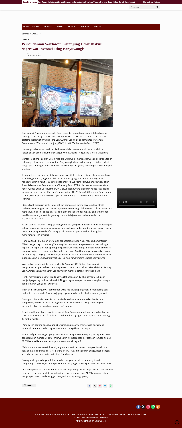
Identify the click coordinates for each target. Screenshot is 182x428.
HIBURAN (84, 27)
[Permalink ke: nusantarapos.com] (24, 54)
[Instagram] (148, 407)
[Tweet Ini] (95, 386)
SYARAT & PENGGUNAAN (86, 418)
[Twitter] (143, 407)
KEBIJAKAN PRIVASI (137, 414)
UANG (60, 27)
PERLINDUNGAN (79, 414)
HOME (26, 27)
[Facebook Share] (89, 386)
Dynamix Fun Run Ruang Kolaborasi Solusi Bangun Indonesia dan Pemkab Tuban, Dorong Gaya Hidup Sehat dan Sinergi (67, 2)
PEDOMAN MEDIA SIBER (114, 414)
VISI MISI (104, 418)
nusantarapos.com (34, 54)
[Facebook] (138, 407)
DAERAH (25, 39)
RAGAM (98, 27)
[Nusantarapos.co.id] (40, 17)
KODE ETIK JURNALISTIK (58, 414)
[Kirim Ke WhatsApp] (111, 386)
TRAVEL (71, 27)
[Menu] (23, 7)
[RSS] (158, 407)
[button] (157, 7)
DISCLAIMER (95, 414)
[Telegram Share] (105, 386)
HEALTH (48, 27)
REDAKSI (39, 414)
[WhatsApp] (153, 407)
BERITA (35, 27)
